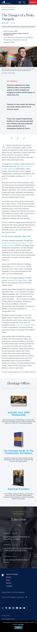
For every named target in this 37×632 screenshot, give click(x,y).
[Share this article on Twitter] (12, 138)
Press (8, 580)
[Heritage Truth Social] (6, 608)
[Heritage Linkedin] (17, 608)
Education (12, 9)
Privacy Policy (6, 615)
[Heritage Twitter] (2, 608)
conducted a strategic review (25, 325)
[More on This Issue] (18, 525)
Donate (33, 2)
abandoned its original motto (17, 280)
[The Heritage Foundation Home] (6, 2)
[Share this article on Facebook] (18, 138)
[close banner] (36, 622)
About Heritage (12, 574)
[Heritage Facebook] (10, 608)
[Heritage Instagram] (13, 608)
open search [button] (24, 2)
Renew (8, 583)
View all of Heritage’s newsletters (13, 597)
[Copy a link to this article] (24, 138)
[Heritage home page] (3, 575)
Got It (18, 627)
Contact (9, 586)
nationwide (11, 169)
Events (8, 577)
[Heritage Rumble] (21, 608)
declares (16, 292)
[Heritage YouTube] (24, 608)
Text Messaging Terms (8, 619)
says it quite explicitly (18, 266)
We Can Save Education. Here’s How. (18, 236)
